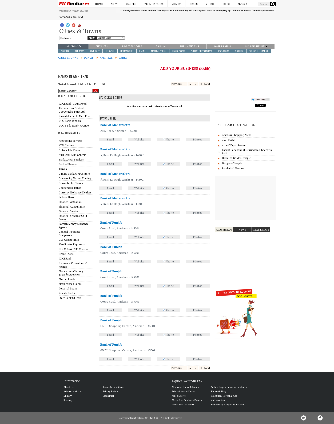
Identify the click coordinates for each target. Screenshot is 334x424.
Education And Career (183, 391)
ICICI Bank (65, 258)
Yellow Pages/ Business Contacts (229, 387)
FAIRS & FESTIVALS (189, 46)
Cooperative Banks (70, 187)
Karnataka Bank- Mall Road (75, 116)
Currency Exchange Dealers (75, 192)
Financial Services (69, 211)
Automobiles (218, 400)
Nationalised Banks (70, 283)
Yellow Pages (154, 4)
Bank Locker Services (71, 159)
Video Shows (179, 395)
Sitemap (67, 400)
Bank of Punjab (111, 222)
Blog (226, 4)
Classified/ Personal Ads (224, 395)
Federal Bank (66, 197)
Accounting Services (70, 140)
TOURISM (161, 46)
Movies (176, 4)
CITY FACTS (102, 46)
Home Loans (66, 253)
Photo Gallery (218, 391)
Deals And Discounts (183, 404)
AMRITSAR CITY (73, 46)
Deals (193, 4)
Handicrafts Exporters (72, 244)
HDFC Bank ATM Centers (73, 249)
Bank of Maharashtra (115, 125)
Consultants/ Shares (71, 183)
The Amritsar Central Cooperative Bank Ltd (72, 109)
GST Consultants (69, 239)
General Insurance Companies (69, 233)
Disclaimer (108, 395)
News (114, 4)
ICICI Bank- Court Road (72, 103)
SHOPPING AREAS (222, 46)
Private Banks (67, 293)
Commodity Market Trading (75, 178)
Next (207, 84)
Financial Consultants (72, 206)
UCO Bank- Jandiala (70, 121)
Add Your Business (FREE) (185, 68)
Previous (176, 84)
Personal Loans (68, 288)
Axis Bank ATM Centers (72, 154)
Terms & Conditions (113, 387)
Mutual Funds (67, 279)
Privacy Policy (110, 391)
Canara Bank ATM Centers (74, 173)
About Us (68, 387)
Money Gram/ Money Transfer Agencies (71, 272)
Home (99, 4)
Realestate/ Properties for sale (227, 404)
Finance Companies (70, 202)
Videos (210, 4)
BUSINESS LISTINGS (255, 46)
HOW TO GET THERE (132, 46)
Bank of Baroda (68, 164)
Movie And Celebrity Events (187, 400)
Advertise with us (71, 16)
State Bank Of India (70, 298)
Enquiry (67, 395)
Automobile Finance (70, 150)
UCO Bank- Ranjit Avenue (74, 125)
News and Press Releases (185, 387)
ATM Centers (66, 145)
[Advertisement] (200, 30)
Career (131, 4)
